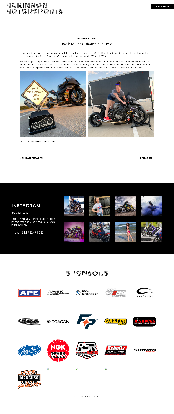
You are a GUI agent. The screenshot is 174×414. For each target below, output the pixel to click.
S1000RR (52, 142)
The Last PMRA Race (33, 158)
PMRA (45, 142)
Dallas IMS (146, 158)
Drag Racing (35, 142)
